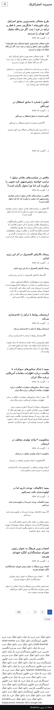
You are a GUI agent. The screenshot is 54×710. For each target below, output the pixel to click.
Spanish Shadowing (36, 670)
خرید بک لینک (29, 637)
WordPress (35, 707)
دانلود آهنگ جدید (24, 648)
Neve (50, 707)
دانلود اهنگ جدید (43, 637)
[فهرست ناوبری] (5, 4)
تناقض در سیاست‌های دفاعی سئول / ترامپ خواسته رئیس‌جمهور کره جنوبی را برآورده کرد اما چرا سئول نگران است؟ (27, 181)
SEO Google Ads (33, 702)
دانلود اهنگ (20, 695)
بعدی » (47, 619)
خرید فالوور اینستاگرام (30, 651)
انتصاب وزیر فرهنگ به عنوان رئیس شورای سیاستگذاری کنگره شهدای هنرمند (30, 552)
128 (18, 612)
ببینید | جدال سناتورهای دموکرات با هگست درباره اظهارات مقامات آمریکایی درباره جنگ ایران (27, 373)
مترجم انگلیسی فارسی (39, 688)
